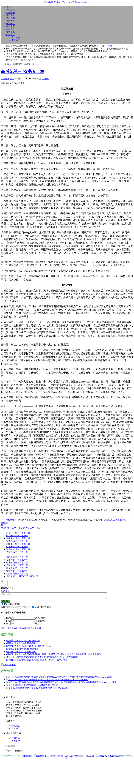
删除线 (13, 607)
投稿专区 (10, 26)
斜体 (24, 607)
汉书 (3, 525)
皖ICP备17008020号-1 (74, 756)
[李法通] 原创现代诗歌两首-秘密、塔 (23, 640)
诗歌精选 (10, 10)
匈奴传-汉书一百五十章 (17, 573)
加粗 (8, 607)
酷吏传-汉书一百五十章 (17, 562)
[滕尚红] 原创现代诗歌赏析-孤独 (21, 651)
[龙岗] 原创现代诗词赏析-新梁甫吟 (22, 649)
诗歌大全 (10, 13)
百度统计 (119, 756)
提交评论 (5, 601)
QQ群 (110, 46)
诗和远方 (10, 21)
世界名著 (10, 29)
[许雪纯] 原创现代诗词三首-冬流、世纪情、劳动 (28, 646)
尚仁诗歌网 (11, 520)
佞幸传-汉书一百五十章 (17, 571)
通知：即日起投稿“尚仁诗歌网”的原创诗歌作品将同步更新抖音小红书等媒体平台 (43, 657)
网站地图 (100, 756)
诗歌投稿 (10, 18)
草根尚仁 (16, 728)
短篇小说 (10, 32)
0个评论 (45, 78)
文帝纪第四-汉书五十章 (12, 528)
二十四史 (6, 64)
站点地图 (109, 756)
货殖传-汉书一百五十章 (17, 565)
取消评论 (5, 591)
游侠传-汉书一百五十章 (17, 568)
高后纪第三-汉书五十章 (22, 71)
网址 (8, 623)
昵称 (8, 618)
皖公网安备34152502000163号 (49, 756)
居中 (19, 607)
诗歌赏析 (10, 15)
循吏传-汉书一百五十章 (17, 560)
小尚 (12, 78)
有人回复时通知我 (12, 604)
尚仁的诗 (10, 35)
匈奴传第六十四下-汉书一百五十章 (22, 576)
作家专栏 (10, 24)
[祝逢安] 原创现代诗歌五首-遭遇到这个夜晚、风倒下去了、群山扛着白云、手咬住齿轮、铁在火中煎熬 (53, 654)
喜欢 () (4, 522)
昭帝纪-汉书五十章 (32, 528)
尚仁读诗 (16, 37)
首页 (8, 7)
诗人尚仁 (16, 40)
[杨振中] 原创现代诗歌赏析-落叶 (21, 643)
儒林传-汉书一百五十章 (17, 557)
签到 (29, 607)
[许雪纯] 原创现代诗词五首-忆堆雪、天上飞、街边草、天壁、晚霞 (36, 660)
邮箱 (8, 621)
